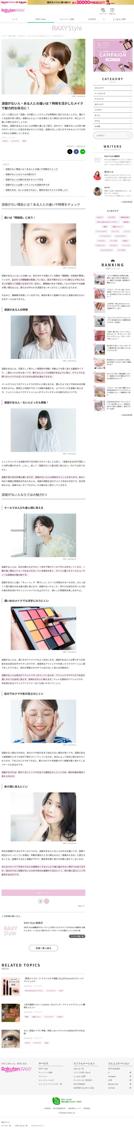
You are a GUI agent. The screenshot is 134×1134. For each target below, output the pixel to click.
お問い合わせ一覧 (21, 1126)
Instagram (112, 1076)
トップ (14, 19)
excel (60, 991)
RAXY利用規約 (79, 1084)
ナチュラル (15, 141)
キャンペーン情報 (67, 19)
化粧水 (125, 241)
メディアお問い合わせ (82, 1072)
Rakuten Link (113, 1084)
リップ (126, 231)
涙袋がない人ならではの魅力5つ (20, 174)
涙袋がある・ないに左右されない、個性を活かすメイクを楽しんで (36, 189)
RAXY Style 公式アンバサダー (33, 991)
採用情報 (86, 1108)
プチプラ (101, 241)
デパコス (113, 245)
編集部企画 (125, 217)
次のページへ (43, 892)
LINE (110, 1080)
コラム (97, 120)
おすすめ (111, 217)
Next (81, 906)
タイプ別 (121, 250)
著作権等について (74, 1108)
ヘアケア (98, 110)
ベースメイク (99, 93)
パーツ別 (113, 241)
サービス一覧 (6, 1126)
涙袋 (24, 141)
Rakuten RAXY (13, 11)
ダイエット (100, 245)
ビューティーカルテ (46, 1080)
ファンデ (126, 245)
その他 (97, 126)
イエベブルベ (120, 236)
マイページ (43, 1076)
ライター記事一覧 (77, 936)
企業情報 (47, 1108)
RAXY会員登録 (114, 1069)
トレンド (115, 231)
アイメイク (12, 137)
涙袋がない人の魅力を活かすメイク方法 (24, 179)
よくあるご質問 (119, 19)
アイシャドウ (51, 991)
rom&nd (59, 1017)
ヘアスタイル (105, 236)
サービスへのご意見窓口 (83, 1080)
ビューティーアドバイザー (49, 1084)
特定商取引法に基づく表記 (84, 1088)
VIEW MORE (126, 202)
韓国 (26, 1017)
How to (5, 141)
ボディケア (99, 104)
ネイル (97, 115)
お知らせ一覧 (79, 1069)
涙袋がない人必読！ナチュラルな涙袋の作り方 (27, 184)
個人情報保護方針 (59, 1108)
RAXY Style (41, 19)
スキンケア (99, 88)
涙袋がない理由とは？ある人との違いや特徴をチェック (31, 169)
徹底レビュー (36, 1017)
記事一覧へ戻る (43, 948)
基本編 (126, 222)
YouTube (111, 1088)
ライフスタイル (106, 250)
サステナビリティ (37, 1126)
